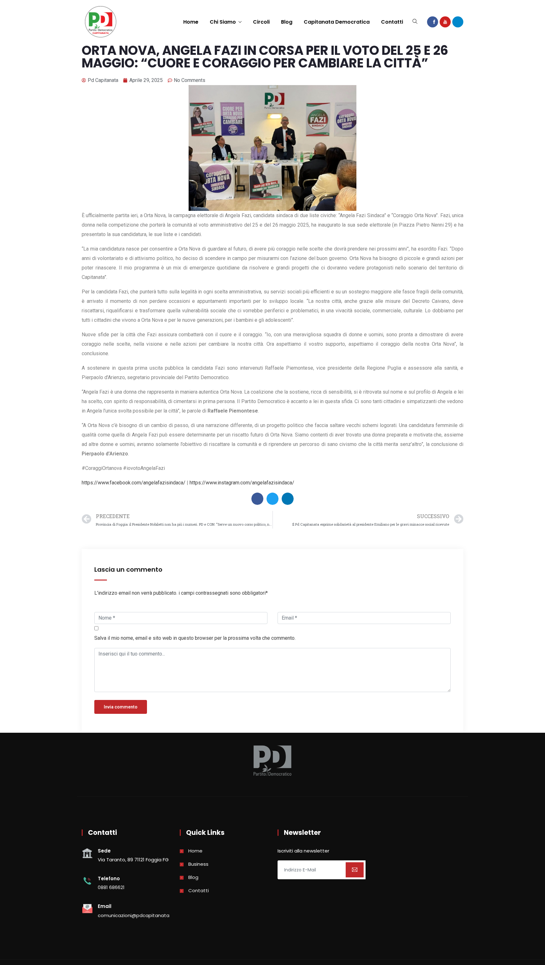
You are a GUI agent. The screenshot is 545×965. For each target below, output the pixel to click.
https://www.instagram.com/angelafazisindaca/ (242, 483)
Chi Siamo (223, 22)
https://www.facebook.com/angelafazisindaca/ (133, 483)
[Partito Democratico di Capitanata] (101, 22)
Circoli (261, 22)
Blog (286, 22)
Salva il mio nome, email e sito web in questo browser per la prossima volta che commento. (195, 638)
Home (190, 22)
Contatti (392, 22)
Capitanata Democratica (337, 22)
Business (198, 864)
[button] (257, 499)
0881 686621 (111, 887)
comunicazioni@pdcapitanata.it (135, 915)
